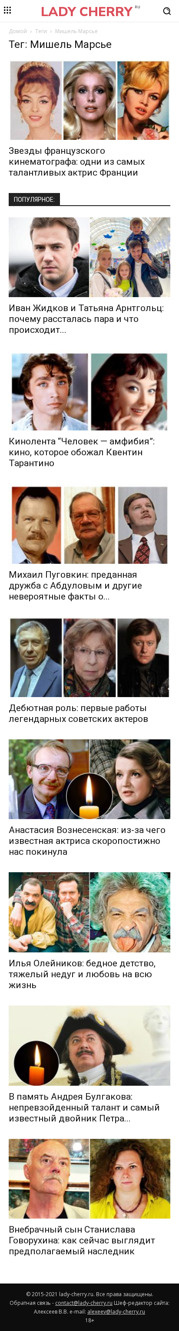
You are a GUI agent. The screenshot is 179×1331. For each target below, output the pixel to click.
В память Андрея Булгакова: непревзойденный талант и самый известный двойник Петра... (84, 1107)
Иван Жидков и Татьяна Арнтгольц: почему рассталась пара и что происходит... (86, 319)
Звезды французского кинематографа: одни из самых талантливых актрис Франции (77, 162)
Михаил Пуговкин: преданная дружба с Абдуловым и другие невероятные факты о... (75, 585)
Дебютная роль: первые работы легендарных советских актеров (78, 713)
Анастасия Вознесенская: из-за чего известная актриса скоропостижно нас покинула (87, 841)
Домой (18, 31)
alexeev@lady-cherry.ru (116, 1311)
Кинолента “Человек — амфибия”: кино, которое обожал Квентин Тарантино (82, 452)
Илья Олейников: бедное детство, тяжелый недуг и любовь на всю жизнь (82, 974)
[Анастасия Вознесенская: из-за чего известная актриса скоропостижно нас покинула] (89, 779)
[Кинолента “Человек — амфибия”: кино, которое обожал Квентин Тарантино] (89, 390)
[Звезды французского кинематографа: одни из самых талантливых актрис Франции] (89, 100)
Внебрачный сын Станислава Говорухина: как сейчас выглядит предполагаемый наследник (82, 1240)
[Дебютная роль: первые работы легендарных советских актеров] (89, 657)
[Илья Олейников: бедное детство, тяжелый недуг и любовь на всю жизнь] (89, 912)
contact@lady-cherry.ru (84, 1303)
